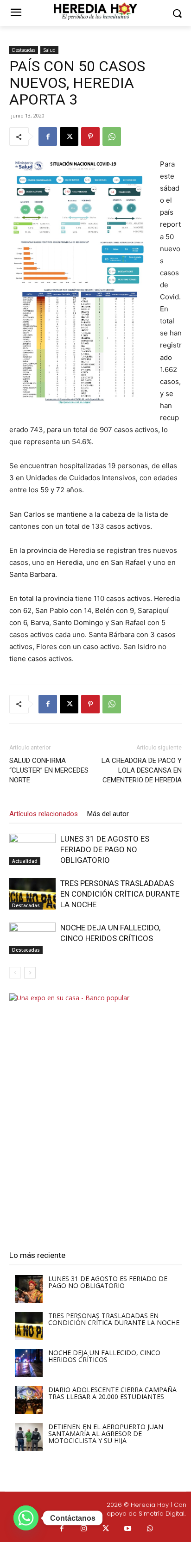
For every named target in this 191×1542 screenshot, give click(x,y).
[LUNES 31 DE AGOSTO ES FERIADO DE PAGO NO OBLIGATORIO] (32, 850)
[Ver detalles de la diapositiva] (95, 1113)
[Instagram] (84, 1529)
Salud (49, 50)
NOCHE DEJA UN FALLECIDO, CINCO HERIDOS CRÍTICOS (104, 1356)
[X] (69, 136)
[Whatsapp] (150, 1529)
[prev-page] (15, 972)
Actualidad (25, 861)
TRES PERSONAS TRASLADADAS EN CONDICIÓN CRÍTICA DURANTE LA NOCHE (119, 894)
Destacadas (23, 50)
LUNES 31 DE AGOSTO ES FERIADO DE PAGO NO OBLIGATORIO (104, 849)
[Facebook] (47, 136)
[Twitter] (106, 1529)
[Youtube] (128, 1529)
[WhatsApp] (111, 136)
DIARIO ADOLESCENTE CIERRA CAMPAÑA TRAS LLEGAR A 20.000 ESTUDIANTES (112, 1393)
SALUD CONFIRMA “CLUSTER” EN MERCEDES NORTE (49, 770)
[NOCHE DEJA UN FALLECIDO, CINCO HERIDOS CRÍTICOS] (32, 938)
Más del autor (108, 814)
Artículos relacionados (43, 814)
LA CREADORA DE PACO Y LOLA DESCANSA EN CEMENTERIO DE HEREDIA (142, 770)
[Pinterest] (90, 136)
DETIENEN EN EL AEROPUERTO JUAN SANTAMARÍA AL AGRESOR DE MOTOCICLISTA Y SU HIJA (105, 1433)
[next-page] (30, 972)
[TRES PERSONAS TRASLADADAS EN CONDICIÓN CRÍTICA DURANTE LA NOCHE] (32, 894)
